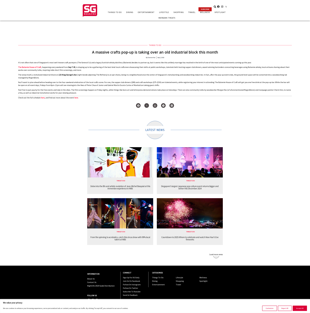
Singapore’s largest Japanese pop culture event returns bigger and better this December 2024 (190, 187)
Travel (191, 12)
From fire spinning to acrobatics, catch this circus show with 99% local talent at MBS (120, 238)
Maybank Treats (167, 18)
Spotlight (220, 12)
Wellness (205, 12)
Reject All (284, 308)
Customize (269, 308)
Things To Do (115, 12)
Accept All (299, 308)
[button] (205, 9)
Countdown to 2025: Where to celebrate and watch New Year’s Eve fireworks (189, 238)
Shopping (179, 12)
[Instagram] (222, 7)
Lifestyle (164, 12)
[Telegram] (163, 105)
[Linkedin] (171, 105)
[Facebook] (218, 7)
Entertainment (146, 12)
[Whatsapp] (155, 105)
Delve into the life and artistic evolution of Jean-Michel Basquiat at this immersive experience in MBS (120, 187)
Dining (129, 12)
